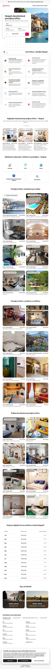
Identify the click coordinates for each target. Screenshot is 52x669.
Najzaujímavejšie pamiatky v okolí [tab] (30, 617)
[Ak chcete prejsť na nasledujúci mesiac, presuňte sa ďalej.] (22, 33)
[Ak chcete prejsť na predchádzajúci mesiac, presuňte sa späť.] (7, 33)
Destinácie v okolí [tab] (7, 617)
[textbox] (11, 30)
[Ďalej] (28, 126)
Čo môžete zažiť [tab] (43, 617)
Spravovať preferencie (39, 660)
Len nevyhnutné (24, 660)
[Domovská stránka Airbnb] (6, 5)
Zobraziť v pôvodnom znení (37, 1)
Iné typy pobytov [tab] (17, 617)
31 (7, 53)
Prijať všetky (10, 660)
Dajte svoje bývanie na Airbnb (39, 5)
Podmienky (28, 666)
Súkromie (22, 666)
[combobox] (17, 25)
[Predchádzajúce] (23, 126)
